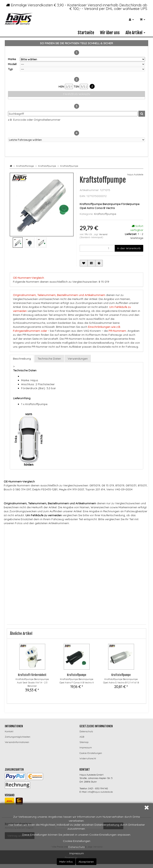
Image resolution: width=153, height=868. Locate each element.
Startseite (86, 32)
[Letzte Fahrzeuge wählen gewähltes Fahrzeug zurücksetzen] (76, 140)
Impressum (76, 853)
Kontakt (9, 731)
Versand (103, 234)
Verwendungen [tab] (78, 358)
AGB (81, 736)
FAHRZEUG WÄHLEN (76, 94)
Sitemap (83, 742)
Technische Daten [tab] (49, 358)
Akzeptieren (86, 861)
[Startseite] (11, 165)
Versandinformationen (17, 742)
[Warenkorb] (142, 19)
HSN (62, 86)
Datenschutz (76, 847)
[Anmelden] (131, 19)
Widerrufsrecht (87, 758)
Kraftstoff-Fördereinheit (32, 675)
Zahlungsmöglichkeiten (17, 736)
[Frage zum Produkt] (99, 263)
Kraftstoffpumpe (105, 214)
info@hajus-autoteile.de (100, 791)
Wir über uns (110, 32)
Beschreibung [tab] (22, 358)
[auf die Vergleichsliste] (91, 263)
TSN (77, 86)
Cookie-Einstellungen (76, 841)
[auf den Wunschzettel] (84, 263)
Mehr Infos (66, 861)
